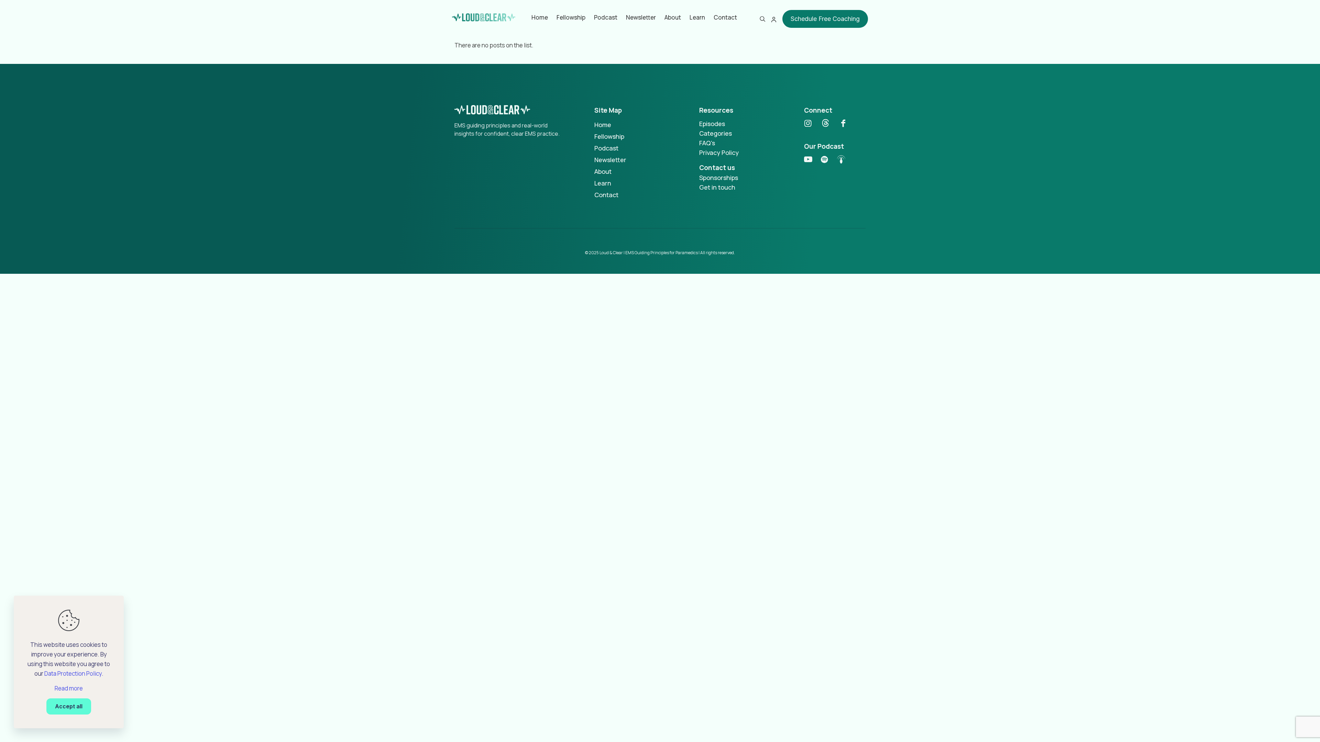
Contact (606, 195)
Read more (69, 688)
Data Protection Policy (73, 673)
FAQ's (707, 143)
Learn (602, 183)
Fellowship (609, 136)
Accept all (68, 706)
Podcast (606, 148)
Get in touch (717, 187)
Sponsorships (718, 177)
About (603, 171)
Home (602, 125)
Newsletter (610, 160)
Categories (715, 133)
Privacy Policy (719, 152)
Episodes (712, 124)
